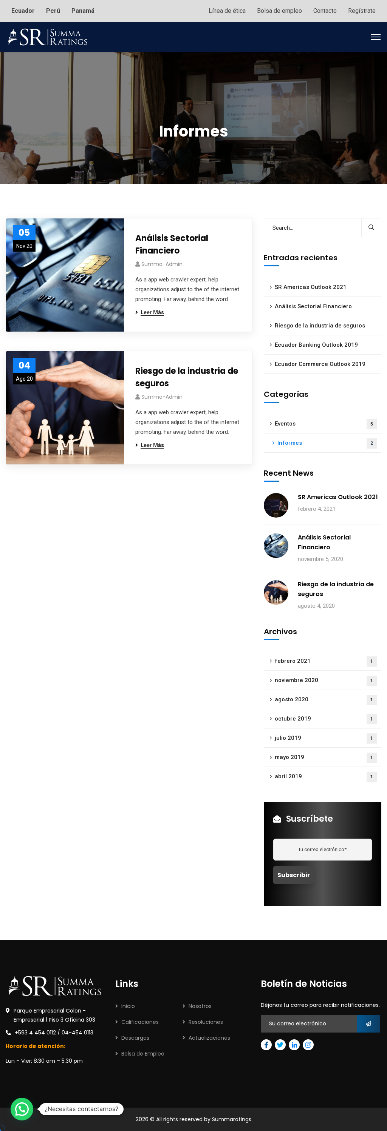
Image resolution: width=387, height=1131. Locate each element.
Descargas (135, 1038)
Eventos (324, 423)
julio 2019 (324, 738)
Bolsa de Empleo (142, 1053)
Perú (53, 10)
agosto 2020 (324, 699)
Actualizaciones (209, 1038)
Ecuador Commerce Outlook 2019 (320, 364)
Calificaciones (140, 1022)
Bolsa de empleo (279, 10)
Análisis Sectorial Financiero (171, 244)
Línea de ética (227, 10)
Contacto (325, 10)
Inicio (128, 1006)
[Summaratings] (48, 36)
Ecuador (23, 10)
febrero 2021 (324, 661)
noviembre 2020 (324, 680)
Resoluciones (206, 1022)
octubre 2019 (324, 718)
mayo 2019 (324, 757)
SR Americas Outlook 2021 (311, 287)
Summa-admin (162, 264)
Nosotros (200, 1006)
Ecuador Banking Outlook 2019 (316, 344)
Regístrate (362, 10)
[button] (22, 1109)
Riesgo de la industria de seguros (186, 377)
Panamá (82, 10)
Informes (325, 442)
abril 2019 (324, 776)
